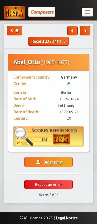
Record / (49, 41)
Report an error (48, 184)
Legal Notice (67, 218)
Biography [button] (48, 162)
